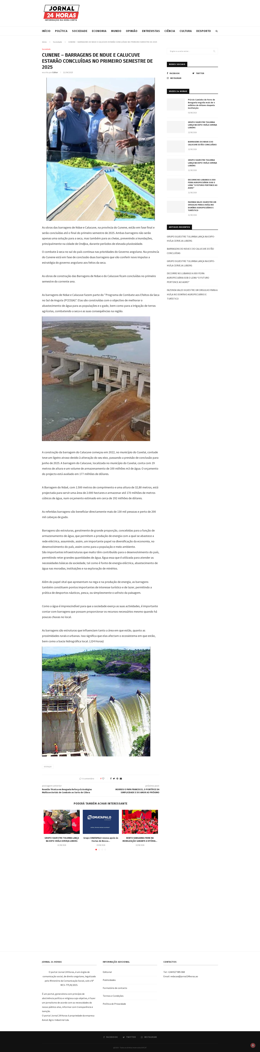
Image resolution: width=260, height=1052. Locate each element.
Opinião (132, 31)
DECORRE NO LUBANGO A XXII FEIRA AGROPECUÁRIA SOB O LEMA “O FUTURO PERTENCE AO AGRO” (202, 184)
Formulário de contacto (115, 987)
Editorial (107, 971)
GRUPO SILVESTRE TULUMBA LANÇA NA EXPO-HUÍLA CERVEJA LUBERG (202, 125)
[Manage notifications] (253, 1045)
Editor (55, 72)
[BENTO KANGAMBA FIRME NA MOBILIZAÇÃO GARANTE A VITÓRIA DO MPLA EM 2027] (140, 822)
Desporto (203, 31)
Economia (99, 31)
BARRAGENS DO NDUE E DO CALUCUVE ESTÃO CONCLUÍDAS (202, 143)
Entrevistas (151, 31)
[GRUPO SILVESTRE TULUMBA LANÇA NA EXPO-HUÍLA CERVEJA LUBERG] (62, 822)
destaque (48, 767)
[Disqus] (100, 896)
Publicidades (109, 979)
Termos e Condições (113, 995)
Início (46, 31)
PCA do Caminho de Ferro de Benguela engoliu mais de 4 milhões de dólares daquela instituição (201, 104)
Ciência (169, 31)
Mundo (116, 31)
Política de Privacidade (114, 1003)
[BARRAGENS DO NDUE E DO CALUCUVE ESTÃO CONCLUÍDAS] (176, 146)
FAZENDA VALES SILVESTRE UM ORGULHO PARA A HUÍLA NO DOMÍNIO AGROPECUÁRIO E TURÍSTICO (202, 206)
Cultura (186, 31)
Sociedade (79, 31)
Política (61, 31)
